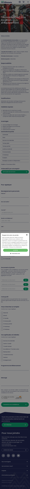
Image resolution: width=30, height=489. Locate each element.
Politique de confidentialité (15, 247)
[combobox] (26, 235)
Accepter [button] (15, 250)
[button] (15, 253)
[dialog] (15, 244)
